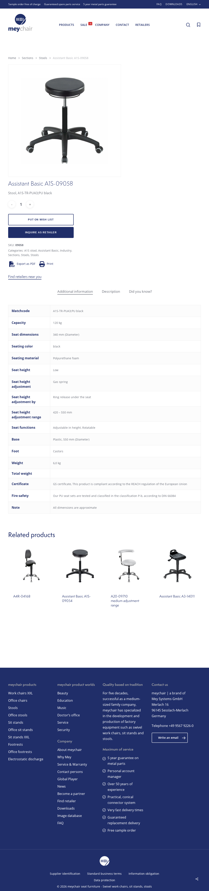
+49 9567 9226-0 (181, 725)
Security (63, 730)
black (56, 346)
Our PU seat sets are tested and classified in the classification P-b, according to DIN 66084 (114, 496)
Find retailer (66, 801)
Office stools (17, 715)
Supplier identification (65, 874)
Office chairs (17, 700)
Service (62, 722)
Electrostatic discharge (25, 759)
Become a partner (71, 793)
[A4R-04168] (31, 566)
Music (61, 708)
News (61, 786)
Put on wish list (41, 219)
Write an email (168, 738)
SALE (85, 24)
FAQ (60, 823)
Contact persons (70, 771)
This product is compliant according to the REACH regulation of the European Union (129, 484)
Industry (65, 250)
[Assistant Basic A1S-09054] (80, 566)
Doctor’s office (68, 715)
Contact (122, 25)
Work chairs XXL (20, 693)
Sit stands (15, 722)
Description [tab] (111, 291)
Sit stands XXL (18, 737)
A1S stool (30, 250)
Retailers (142, 25)
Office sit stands (20, 730)
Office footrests (20, 752)
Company (102, 25)
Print (50, 264)
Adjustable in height (67, 428)
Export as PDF (26, 264)
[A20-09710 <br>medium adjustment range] (129, 566)
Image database (69, 815)
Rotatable (88, 428)
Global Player (67, 779)
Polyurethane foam (66, 358)
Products (66, 25)
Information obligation (144, 874)
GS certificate (62, 484)
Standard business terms (104, 874)
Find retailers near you (24, 276)
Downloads (66, 808)
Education (65, 700)
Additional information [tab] (75, 291)
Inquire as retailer (41, 232)
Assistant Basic (48, 250)
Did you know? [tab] (140, 291)
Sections (27, 58)
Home (12, 58)
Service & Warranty (72, 764)
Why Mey (64, 757)
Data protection (104, 880)
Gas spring (60, 382)
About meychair (69, 749)
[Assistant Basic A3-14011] (177, 566)
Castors (58, 451)
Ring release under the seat (72, 397)
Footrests (15, 744)
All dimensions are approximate (75, 508)
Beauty (62, 693)
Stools (43, 58)
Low (55, 370)
